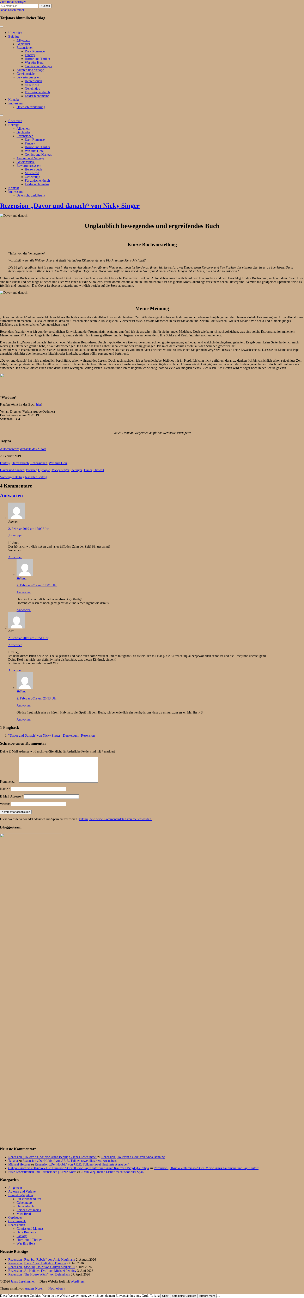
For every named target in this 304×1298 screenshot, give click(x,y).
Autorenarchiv (9, 449)
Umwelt (98, 470)
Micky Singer (60, 470)
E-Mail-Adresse (11, 796)
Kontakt (13, 99)
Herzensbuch (33, 81)
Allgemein (23, 40)
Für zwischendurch (37, 92)
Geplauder (23, 44)
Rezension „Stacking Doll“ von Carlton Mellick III (41, 1267)
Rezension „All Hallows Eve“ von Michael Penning (42, 1270)
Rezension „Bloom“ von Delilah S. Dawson (37, 1263)
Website (5, 804)
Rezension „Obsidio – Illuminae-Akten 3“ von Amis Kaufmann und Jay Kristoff (206, 1168)
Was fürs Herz (34, 62)
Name (5, 788)
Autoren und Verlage (30, 70)
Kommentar (9, 781)
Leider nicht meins (37, 96)
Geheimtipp (32, 88)
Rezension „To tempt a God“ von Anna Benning (133, 1157)
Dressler (31, 470)
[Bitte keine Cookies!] (218, 1296)
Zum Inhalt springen (13, 2)
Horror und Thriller (37, 58)
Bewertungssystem (29, 77)
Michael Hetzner (19, 1164)
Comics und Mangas (38, 66)
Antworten (11, 495)
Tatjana (21, 578)
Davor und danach (12, 470)
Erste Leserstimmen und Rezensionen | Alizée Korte (42, 1172)
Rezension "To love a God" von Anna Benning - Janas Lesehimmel (52, 1157)
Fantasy (30, 55)
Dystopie (44, 470)
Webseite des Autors (33, 449)
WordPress (78, 1281)
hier (38, 404)
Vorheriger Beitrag (12, 477)
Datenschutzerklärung (31, 107)
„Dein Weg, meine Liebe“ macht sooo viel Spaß (112, 1172)
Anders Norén (34, 1288)
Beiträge (13, 36)
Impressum (15, 103)
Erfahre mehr (207, 1295)
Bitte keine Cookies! (184, 1295)
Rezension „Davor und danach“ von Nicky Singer (70, 205)
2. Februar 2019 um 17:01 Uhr (37, 585)
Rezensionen (25, 47)
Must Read (32, 84)
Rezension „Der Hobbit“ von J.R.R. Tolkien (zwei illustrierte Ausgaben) (70, 1160)
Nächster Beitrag (36, 477)
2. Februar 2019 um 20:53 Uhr (37, 698)
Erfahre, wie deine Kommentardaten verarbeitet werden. (115, 819)
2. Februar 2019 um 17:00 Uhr (28, 528)
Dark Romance (35, 51)
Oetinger (76, 470)
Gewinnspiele (26, 73)
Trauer (88, 470)
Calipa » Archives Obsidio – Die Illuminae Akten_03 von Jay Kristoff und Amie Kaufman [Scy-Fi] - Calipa (78, 1168)
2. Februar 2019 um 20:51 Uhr (28, 638)
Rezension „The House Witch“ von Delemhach (39, 1274)
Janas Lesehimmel (12, 10)
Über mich (15, 32)
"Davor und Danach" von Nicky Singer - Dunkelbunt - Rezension (51, 735)
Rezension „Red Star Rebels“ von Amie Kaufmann (41, 1259)
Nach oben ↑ (56, 1288)
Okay (165, 1295)
